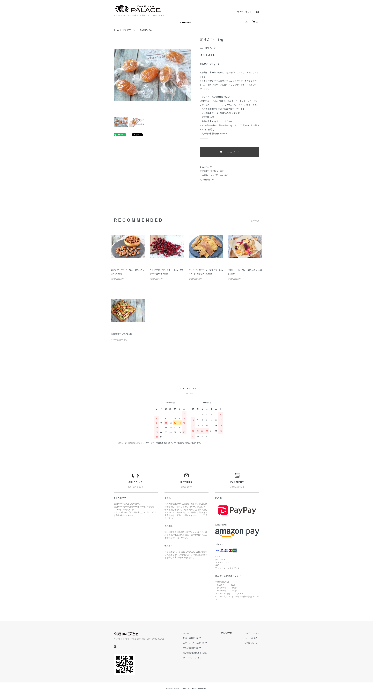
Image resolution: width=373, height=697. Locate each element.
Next (186, 75)
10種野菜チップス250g (121, 333)
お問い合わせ (251, 642)
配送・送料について (192, 637)
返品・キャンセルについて (195, 642)
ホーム (116, 30)
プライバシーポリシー (193, 657)
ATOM (229, 633)
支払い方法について (192, 647)
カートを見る (251, 637)
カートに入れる (232, 152)
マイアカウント (244, 11)
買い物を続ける (207, 179)
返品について (206, 166)
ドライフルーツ (129, 30)
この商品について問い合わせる (214, 175)
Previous (118, 75)
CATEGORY (185, 22)
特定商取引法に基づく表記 (212, 170)
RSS (222, 633)
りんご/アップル (145, 30)
